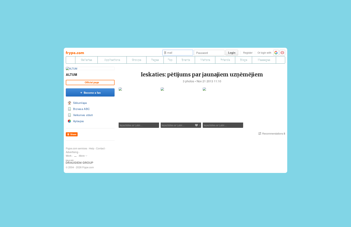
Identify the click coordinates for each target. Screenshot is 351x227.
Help (91, 148)
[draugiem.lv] (70, 60)
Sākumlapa (80, 103)
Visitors (205, 60)
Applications (112, 60)
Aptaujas (78, 121)
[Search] (280, 60)
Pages (155, 60)
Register (247, 52)
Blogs (243, 60)
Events (185, 60)
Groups (136, 60)
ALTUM (71, 74)
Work (69, 155)
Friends (225, 60)
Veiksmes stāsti (83, 115)
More (82, 155)
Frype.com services (76, 148)
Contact (100, 148)
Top (170, 60)
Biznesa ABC (81, 109)
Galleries (86, 60)
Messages (264, 60)
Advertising (72, 152)
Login (231, 52)
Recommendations (273, 133)
